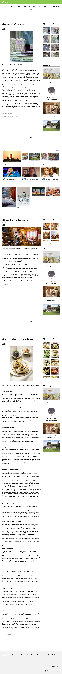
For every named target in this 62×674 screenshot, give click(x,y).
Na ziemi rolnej (51, 134)
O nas (3, 657)
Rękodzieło (39, 2)
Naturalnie (25, 2)
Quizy (30, 2)
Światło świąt (5, 208)
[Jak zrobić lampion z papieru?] (38, 191)
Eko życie (28, 659)
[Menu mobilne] (59, 2)
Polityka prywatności (6, 660)
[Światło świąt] (9, 197)
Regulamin (4, 659)
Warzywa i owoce (22, 656)
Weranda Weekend (26, 6)
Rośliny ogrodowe (22, 657)
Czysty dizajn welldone (51, 99)
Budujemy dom (13, 659)
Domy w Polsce (13, 656)
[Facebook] (54, 6)
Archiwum (4, 658)
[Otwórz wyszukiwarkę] (56, 2)
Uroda (28, 656)
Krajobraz (37, 659)
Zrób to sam (19, 207)
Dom (17, 2)
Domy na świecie (13, 657)
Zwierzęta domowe (39, 656)
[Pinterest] (59, 6)
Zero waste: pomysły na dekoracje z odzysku (22, 209)
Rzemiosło (45, 656)
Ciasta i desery (54, 660)
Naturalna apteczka (30, 657)
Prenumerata (55, 666)
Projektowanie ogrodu (21, 660)
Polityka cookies (5, 661)
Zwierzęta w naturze (39, 657)
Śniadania (54, 656)
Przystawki (54, 657)
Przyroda (34, 2)
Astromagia (33, 6)
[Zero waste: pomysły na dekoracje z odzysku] (23, 196)
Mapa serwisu (4, 662)
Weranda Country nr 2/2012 (51, 97)
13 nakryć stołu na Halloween (52, 196)
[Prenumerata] (57, 671)
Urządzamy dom (13, 658)
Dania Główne (54, 659)
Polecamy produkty (51, 116)
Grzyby (37, 658)
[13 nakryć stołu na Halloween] (53, 191)
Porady (20, 658)
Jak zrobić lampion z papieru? (38, 199)
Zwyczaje (45, 657)
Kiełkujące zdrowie (51, 82)
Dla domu (29, 658)
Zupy (53, 658)
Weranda (18, 6)
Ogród (20, 2)
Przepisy (44, 2)
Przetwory (54, 662)
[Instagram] (56, 6)
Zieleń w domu (21, 659)
